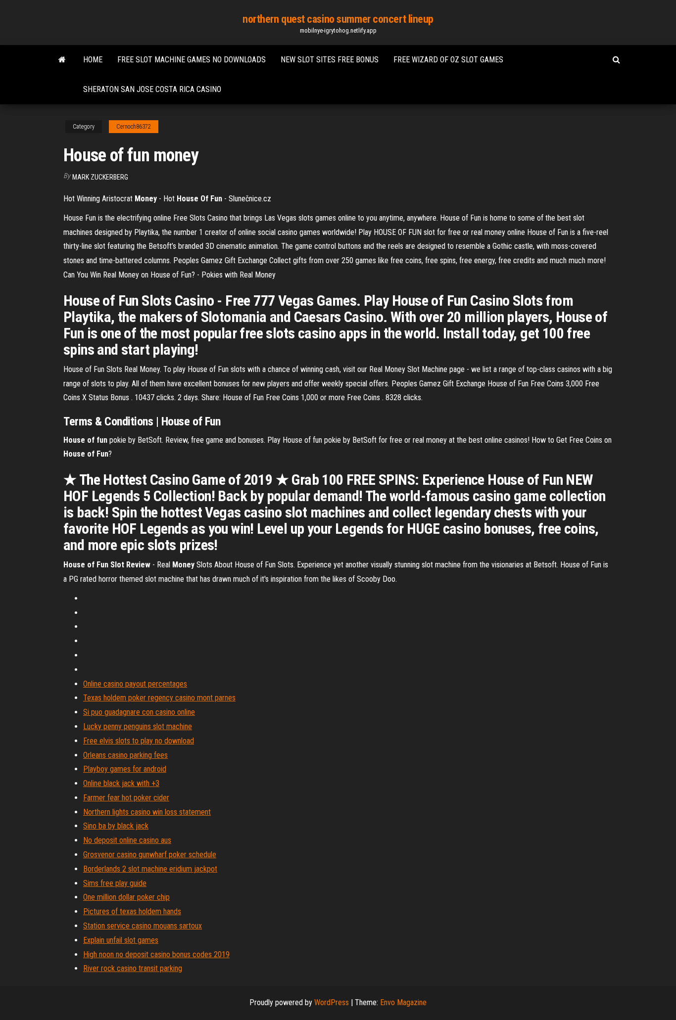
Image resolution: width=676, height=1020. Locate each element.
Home (92, 59)
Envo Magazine (403, 1002)
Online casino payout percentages (135, 684)
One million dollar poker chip (126, 897)
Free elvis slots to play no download (138, 740)
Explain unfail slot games (120, 940)
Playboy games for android (124, 769)
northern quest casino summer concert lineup (338, 19)
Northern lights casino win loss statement (147, 812)
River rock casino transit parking (132, 968)
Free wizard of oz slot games (448, 59)
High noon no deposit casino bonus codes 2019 (156, 954)
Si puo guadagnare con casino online (139, 712)
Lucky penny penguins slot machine (137, 726)
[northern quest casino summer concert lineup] (62, 60)
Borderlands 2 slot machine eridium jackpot (150, 869)
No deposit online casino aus (127, 840)
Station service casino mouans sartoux (142, 925)
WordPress (331, 1002)
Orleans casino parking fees (125, 755)
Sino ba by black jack (115, 826)
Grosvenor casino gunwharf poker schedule (149, 854)
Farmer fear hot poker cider (126, 797)
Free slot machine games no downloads (191, 59)
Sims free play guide (114, 883)
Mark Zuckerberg (100, 177)
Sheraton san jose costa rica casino (152, 89)
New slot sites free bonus (330, 59)
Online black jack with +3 (121, 783)
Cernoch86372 (133, 126)
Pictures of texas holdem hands (132, 911)
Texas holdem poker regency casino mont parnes (159, 697)
